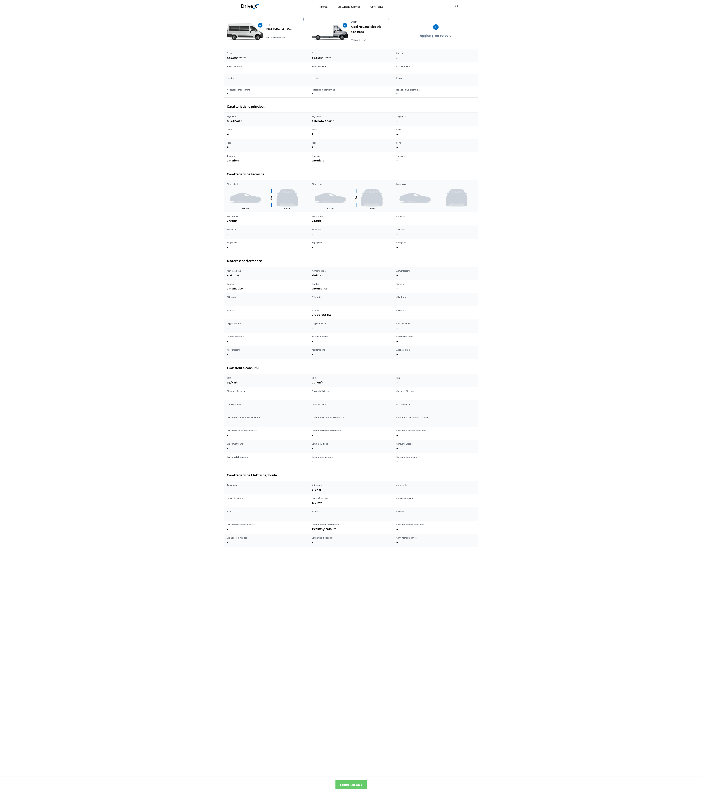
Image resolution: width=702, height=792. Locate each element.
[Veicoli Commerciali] (250, 7)
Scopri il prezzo (351, 784)
